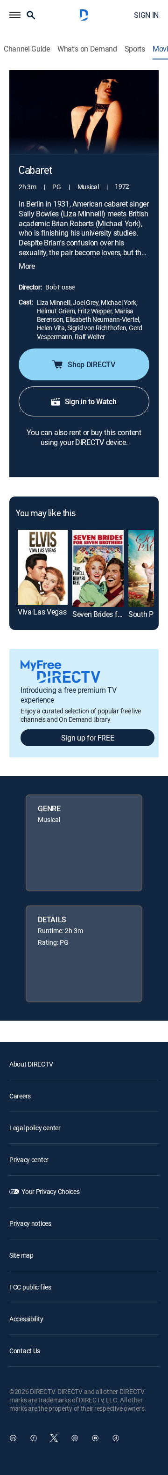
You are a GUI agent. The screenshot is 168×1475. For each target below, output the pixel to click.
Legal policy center (35, 1127)
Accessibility (26, 1318)
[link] (43, 567)
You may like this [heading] (45, 514)
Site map (21, 1255)
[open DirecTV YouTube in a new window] (95, 1438)
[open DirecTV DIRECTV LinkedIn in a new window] (13, 1438)
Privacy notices (30, 1223)
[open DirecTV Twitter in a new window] (54, 1438)
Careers (20, 1095)
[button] (15, 15)
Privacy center (29, 1159)
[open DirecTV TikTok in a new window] (115, 1438)
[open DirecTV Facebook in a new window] (33, 1438)
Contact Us (24, 1350)
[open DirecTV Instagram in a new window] (74, 1438)
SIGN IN (146, 15)
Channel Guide (27, 49)
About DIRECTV (31, 1064)
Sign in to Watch (91, 401)
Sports (135, 49)
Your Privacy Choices (50, 1191)
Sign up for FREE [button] (87, 738)
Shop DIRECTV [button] (91, 364)
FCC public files (30, 1286)
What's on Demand (87, 49)
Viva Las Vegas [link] (42, 612)
